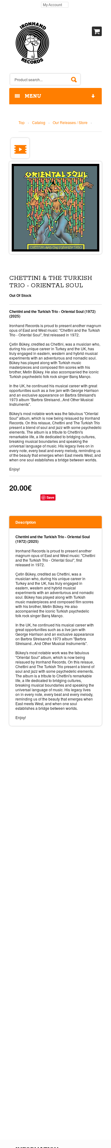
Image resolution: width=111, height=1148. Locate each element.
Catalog (38, 122)
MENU (31, 96)
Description (25, 522)
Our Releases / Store (70, 122)
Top (21, 122)
